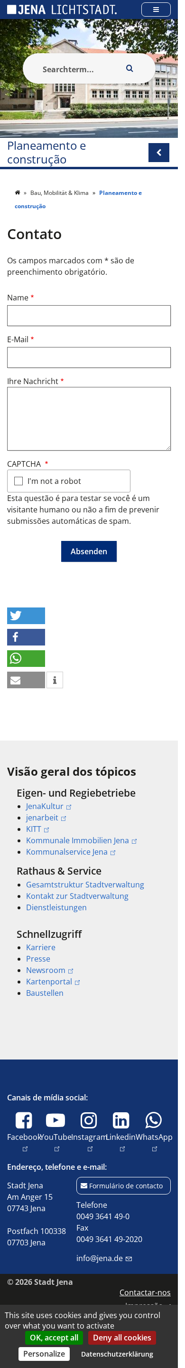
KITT (33, 829)
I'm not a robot (54, 481)
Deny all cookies (122, 1337)
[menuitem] (89, 822)
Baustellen (45, 993)
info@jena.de (99, 1258)
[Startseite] (18, 193)
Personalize (44, 1354)
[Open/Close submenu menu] (158, 152)
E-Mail (17, 339)
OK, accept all (54, 1337)
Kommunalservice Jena (67, 852)
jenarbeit (42, 817)
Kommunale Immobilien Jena (77, 840)
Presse (38, 959)
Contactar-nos (145, 1292)
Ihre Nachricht (32, 381)
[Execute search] (130, 68)
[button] (26, 615)
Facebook (24, 1142)
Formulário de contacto (126, 1185)
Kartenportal (49, 981)
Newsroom (45, 970)
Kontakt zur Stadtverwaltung (77, 896)
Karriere (41, 947)
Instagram (89, 1142)
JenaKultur (45, 806)
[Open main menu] (156, 9)
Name (17, 297)
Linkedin (121, 1142)
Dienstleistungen (56, 907)
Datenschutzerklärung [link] (117, 1353)
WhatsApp (154, 1142)
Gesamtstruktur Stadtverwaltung (85, 884)
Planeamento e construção (46, 152)
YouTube (56, 1142)
